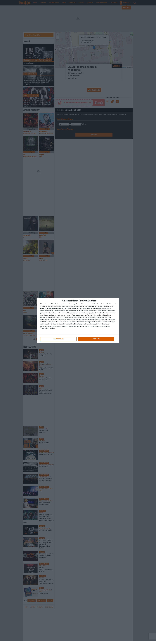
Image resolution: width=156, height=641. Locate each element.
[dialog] (78, 320)
